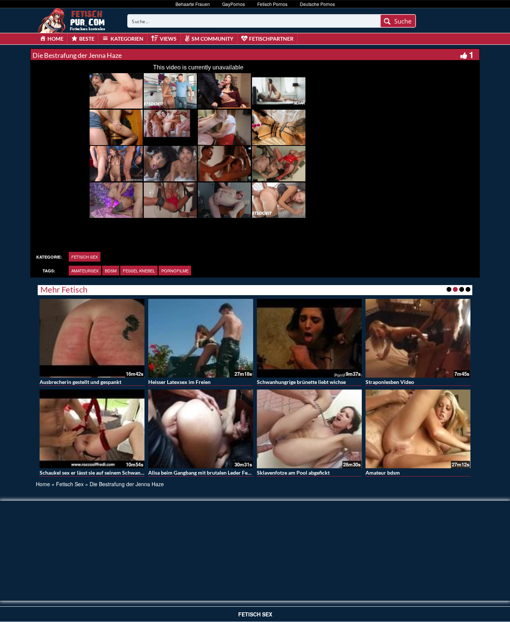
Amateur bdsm (383, 472)
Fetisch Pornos (272, 4)
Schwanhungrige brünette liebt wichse (301, 382)
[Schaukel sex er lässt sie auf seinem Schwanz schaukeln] (92, 429)
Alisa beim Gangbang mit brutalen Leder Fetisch (203, 472)
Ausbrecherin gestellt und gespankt (80, 382)
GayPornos (233, 4)
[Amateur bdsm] (418, 429)
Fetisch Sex (84, 257)
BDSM (110, 271)
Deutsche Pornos (317, 4)
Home (43, 484)
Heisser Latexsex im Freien (179, 382)
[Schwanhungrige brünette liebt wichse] (309, 338)
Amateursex (85, 271)
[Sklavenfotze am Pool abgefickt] (309, 429)
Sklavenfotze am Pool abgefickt (293, 472)
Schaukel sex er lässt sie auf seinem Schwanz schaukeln (104, 472)
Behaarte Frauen (192, 4)
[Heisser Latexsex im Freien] (200, 338)
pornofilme (175, 271)
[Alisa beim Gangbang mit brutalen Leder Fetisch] (200, 429)
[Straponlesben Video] (418, 338)
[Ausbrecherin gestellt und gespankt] (92, 338)
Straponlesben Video (390, 382)
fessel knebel (139, 271)
